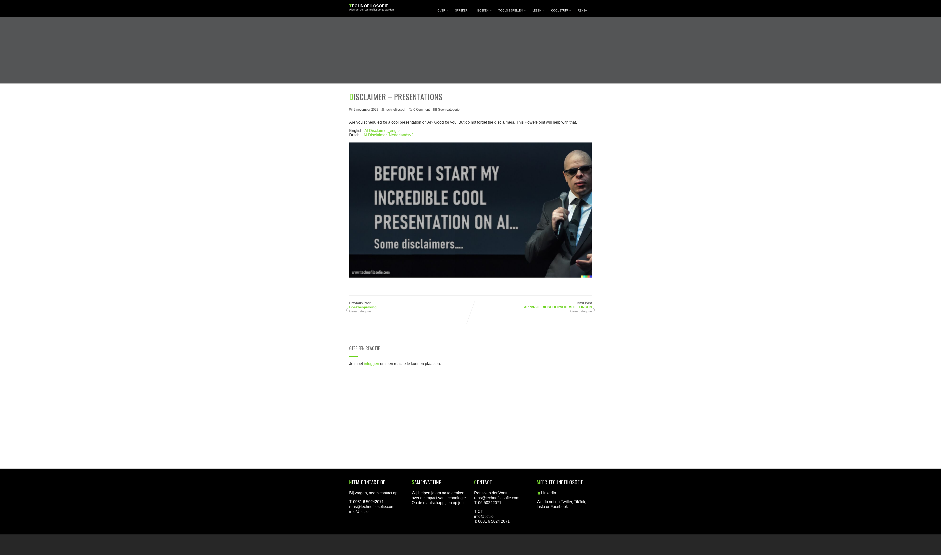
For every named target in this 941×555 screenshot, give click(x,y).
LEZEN (536, 10)
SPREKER (461, 10)
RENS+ (582, 10)
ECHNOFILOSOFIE (369, 6)
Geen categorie (448, 109)
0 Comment (421, 109)
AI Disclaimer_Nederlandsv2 (388, 135)
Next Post (558, 305)
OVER (441, 10)
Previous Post (363, 305)
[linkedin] (538, 493)
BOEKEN (483, 10)
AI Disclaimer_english (383, 131)
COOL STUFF (559, 10)
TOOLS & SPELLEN (510, 10)
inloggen (371, 364)
